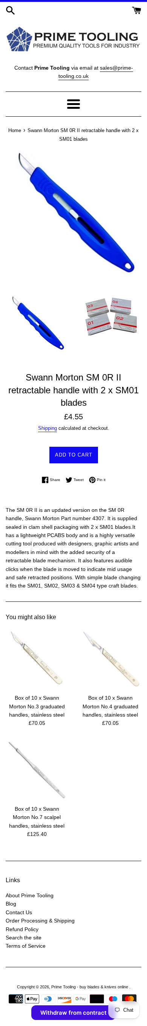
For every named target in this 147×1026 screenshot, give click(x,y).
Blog (11, 904)
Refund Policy (22, 929)
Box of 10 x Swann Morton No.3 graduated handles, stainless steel (37, 706)
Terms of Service (26, 946)
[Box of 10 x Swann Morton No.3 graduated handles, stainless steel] (37, 659)
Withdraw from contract (73, 1012)
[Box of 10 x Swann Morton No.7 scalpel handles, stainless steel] (37, 770)
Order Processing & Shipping (40, 921)
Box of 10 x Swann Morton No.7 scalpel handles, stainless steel (36, 817)
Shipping (47, 428)
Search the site (23, 938)
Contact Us (19, 912)
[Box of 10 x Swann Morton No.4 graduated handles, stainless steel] (110, 659)
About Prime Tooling (30, 895)
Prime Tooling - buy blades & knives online (90, 987)
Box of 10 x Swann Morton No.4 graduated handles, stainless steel (110, 706)
